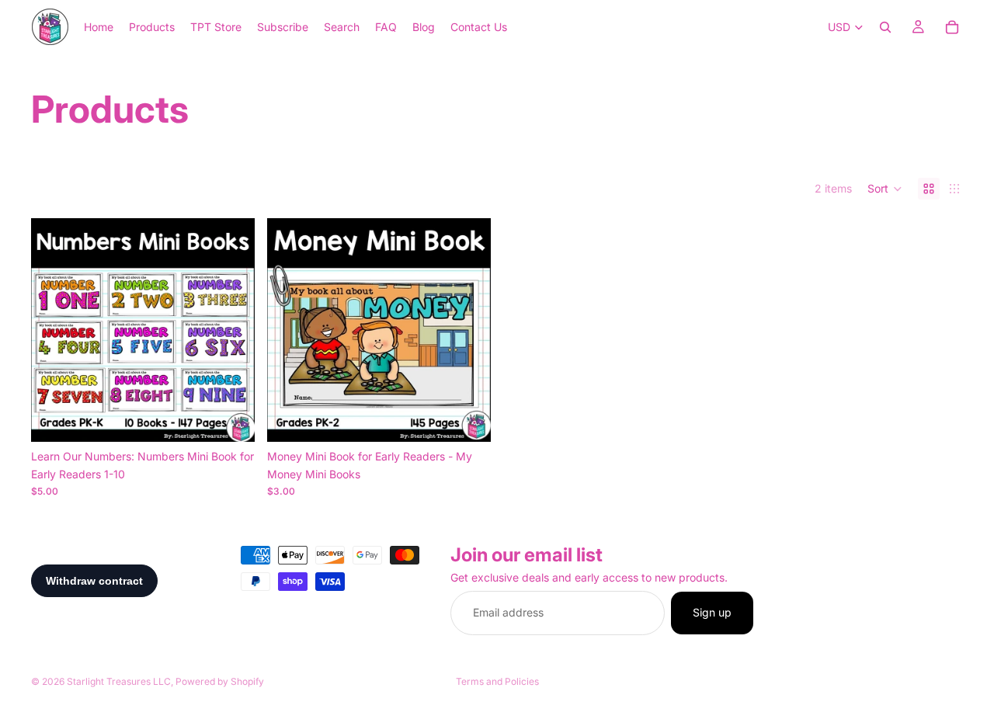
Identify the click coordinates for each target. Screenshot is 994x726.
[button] (884, 189)
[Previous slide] (54, 330)
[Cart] (952, 27)
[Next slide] (231, 330)
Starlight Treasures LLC (119, 681)
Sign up (712, 612)
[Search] (885, 27)
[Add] (231, 418)
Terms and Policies (497, 681)
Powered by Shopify (220, 681)
